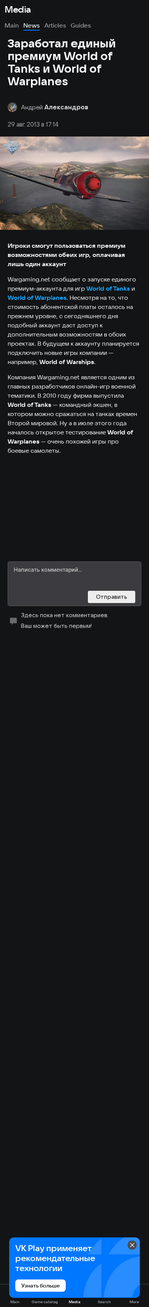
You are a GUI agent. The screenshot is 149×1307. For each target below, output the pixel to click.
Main (12, 25)
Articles (55, 25)
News (31, 25)
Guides (81, 25)
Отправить (111, 596)
